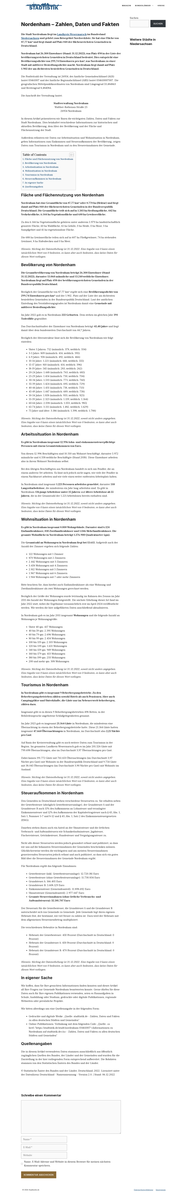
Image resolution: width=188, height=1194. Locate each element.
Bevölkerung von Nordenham (40, 163)
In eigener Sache (34, 182)
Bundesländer (143, 5)
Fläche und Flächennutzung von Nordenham (49, 159)
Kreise (161, 5)
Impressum (161, 1190)
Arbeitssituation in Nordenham (41, 167)
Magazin (126, 5)
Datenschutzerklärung (143, 1190)
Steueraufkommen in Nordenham (43, 178)
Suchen (134, 18)
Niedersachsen (30, 38)
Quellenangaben (34, 186)
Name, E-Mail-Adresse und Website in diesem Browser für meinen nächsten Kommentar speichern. (67, 1163)
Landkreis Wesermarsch (72, 34)
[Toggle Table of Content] (70, 155)
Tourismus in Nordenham (39, 174)
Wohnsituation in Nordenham (41, 170)
